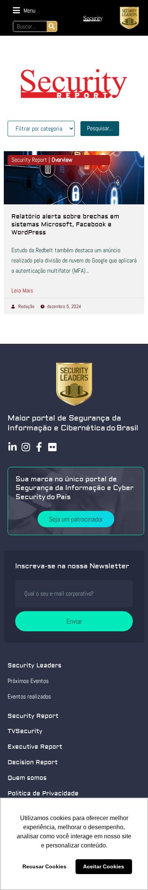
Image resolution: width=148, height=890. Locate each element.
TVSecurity (25, 731)
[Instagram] (25, 447)
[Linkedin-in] (12, 447)
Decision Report (33, 762)
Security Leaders (34, 665)
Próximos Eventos (28, 681)
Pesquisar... (100, 128)
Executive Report (35, 747)
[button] (24, 10)
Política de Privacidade (43, 793)
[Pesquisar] (52, 26)
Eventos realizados (29, 696)
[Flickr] (52, 447)
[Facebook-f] (39, 447)
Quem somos (27, 778)
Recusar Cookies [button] (44, 866)
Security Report (33, 716)
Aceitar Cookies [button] (103, 866)
